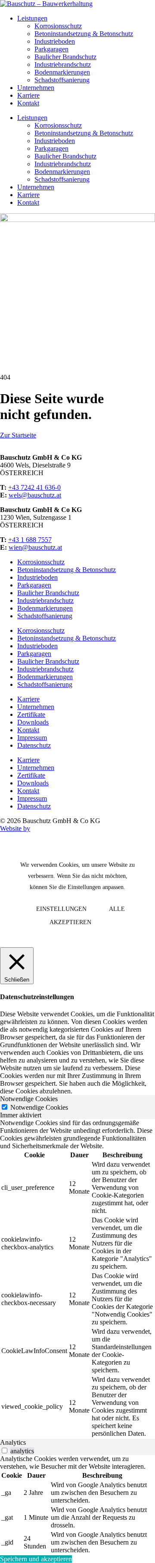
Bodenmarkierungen (62, 72)
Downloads (33, 722)
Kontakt (28, 103)
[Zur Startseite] (46, 3)
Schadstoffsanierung (62, 80)
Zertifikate (31, 714)
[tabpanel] (77, 1279)
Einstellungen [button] (61, 909)
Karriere (28, 95)
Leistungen (32, 18)
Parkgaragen (51, 49)
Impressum (32, 737)
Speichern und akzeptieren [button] (36, 1559)
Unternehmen (35, 87)
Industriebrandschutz (62, 64)
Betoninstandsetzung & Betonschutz (83, 33)
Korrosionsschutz (58, 26)
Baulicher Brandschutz (65, 56)
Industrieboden (54, 41)
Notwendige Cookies (39, 1107)
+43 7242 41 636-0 (34, 487)
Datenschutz (34, 745)
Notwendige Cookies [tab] (29, 1098)
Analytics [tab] (13, 1442)
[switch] (4, 1450)
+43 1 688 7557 (30, 539)
